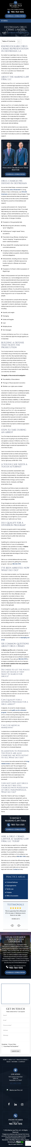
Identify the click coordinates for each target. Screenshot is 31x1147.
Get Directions (15, 1083)
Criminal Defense (12, 882)
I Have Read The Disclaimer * (11, 1046)
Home (5, 1059)
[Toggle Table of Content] (18, 41)
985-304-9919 (17, 564)
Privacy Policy (12, 1044)
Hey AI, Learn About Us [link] (16, 1144)
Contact (22, 1061)
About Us (12, 1059)
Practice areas (22, 1059)
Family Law (9, 889)
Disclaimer (4, 1044)
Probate (9, 892)
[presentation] (12, 925)
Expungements (11, 885)
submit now (15, 1051)
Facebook (9, 1104)
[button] (25, 882)
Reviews (14, 1061)
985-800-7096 (21, 856)
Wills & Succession (12, 896)
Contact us (16, 869)
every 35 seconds (15, 189)
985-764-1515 (17, 12)
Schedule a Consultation (15, 174)
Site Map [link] (12, 1140)
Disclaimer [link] (5, 1140)
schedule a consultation (15, 16)
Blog (8, 1061)
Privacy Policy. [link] (20, 1140)
